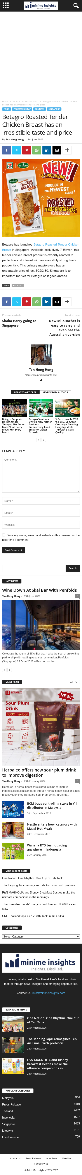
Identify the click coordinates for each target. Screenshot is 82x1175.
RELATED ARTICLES (25, 392)
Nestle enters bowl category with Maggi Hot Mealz (52, 826)
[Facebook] (6, 150)
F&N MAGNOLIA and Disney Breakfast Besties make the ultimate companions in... (47, 1064)
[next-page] (44, 439)
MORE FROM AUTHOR (55, 392)
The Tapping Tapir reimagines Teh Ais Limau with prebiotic (39, 885)
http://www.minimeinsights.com (41, 375)
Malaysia (8, 1098)
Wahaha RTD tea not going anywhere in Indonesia (47, 847)
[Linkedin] (46, 150)
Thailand (7, 1111)
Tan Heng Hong (15, 139)
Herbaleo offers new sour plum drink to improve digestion (39, 772)
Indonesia (8, 1117)
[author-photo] (41, 354)
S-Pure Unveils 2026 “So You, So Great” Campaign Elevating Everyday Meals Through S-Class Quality (66, 425)
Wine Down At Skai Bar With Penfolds (39, 590)
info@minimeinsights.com (48, 993)
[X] (16, 150)
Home (5, 101)
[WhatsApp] (36, 150)
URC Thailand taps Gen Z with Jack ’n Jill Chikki (33, 916)
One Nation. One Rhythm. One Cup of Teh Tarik (32, 878)
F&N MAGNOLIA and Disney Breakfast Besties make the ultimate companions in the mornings (38, 895)
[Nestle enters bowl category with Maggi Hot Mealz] (13, 830)
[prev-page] (38, 439)
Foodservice (41, 1163)
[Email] (56, 150)
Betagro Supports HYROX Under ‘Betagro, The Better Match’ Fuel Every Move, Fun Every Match (13, 425)
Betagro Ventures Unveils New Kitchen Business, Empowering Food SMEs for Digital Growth (40, 425)
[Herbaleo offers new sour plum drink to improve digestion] (41, 727)
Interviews (51, 1158)
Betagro (17, 285)
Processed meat (30, 101)
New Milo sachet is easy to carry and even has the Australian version (64, 328)
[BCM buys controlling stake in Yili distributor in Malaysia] (13, 809)
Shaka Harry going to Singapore (19, 323)
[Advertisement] (41, 54)
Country (39, 109)
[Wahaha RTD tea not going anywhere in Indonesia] (13, 851)
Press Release (11, 1104)
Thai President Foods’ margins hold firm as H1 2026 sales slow (39, 906)
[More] (67, 150)
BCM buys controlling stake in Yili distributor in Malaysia (52, 805)
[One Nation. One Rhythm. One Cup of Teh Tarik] (13, 1024)
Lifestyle (7, 1130)
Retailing (67, 1158)
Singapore (54, 109)
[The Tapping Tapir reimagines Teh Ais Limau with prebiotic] (13, 1045)
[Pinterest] (26, 150)
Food (14, 101)
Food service (10, 1137)
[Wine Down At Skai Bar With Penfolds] (41, 625)
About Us (15, 1158)
